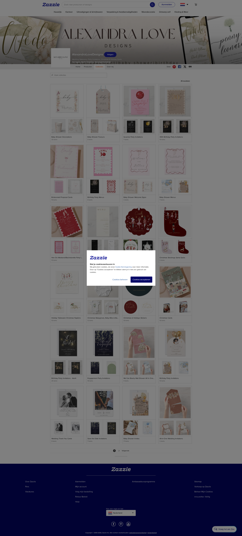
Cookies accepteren (141, 279)
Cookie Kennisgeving (123, 267)
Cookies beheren (120, 279)
